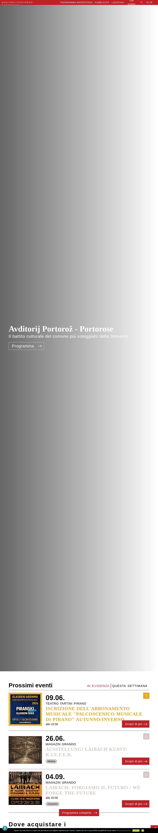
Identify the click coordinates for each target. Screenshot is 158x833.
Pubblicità (102, 2)
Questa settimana (130, 686)
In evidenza (98, 686)
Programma (23, 346)
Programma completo (77, 812)
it (151, 2)
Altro (118, 830)
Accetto (136, 830)
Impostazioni (126, 830)
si (147, 2)
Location (118, 2)
